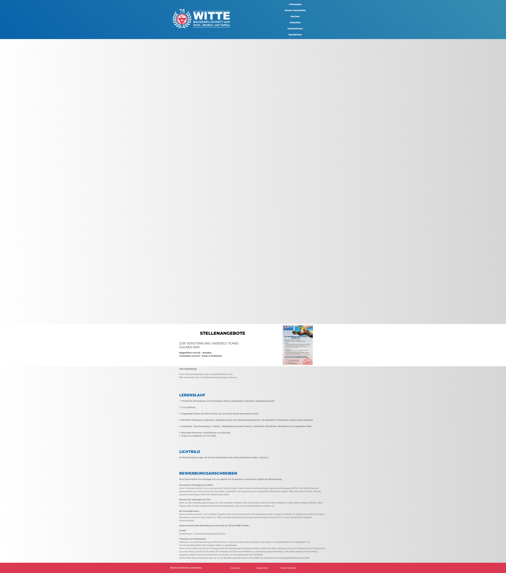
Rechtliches (295, 34)
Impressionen (295, 28)
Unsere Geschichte (295, 10)
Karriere (295, 16)
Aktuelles (295, 22)
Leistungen (295, 4)
